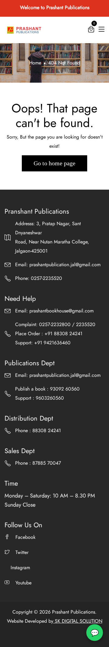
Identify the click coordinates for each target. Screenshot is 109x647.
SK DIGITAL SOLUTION (77, 621)
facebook (25, 537)
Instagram (20, 567)
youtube (23, 582)
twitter (21, 552)
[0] (91, 31)
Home (35, 62)
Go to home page (54, 163)
